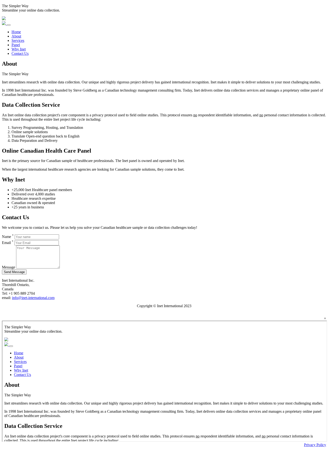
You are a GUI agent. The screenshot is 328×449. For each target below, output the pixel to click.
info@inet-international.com (33, 298)
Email (7, 243)
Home (16, 32)
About (16, 36)
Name (8, 237)
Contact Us (20, 53)
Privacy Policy (315, 445)
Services (18, 40)
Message (8, 267)
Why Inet (19, 49)
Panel (16, 45)
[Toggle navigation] (9, 25)
